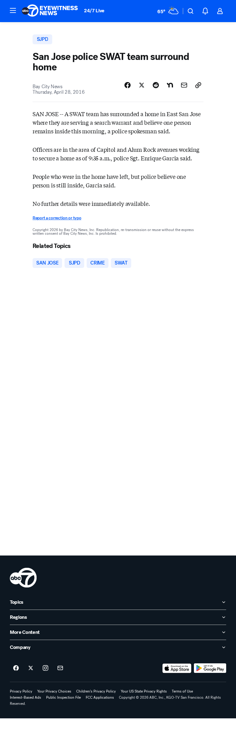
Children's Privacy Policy (96, 691)
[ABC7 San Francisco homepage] (50, 11)
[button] (12, 10)
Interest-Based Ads (25, 697)
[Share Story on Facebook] (127, 85)
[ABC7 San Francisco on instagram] (45, 668)
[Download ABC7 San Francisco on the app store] (177, 668)
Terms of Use (182, 691)
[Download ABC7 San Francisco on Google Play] (210, 668)
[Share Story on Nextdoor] (170, 85)
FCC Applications (100, 697)
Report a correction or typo (57, 218)
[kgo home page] (23, 577)
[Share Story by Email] (184, 85)
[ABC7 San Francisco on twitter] (31, 668)
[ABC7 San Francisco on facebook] (16, 668)
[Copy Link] (198, 85)
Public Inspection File (63, 697)
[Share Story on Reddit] (156, 85)
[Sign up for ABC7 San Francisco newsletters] (60, 668)
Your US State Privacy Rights (144, 691)
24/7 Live (94, 10)
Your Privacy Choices (54, 691)
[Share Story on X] (141, 85)
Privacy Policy (21, 691)
